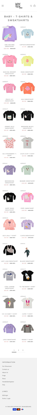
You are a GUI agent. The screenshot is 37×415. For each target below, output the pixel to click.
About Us (5, 372)
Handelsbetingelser (8, 382)
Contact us (5, 369)
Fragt (4, 375)
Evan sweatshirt (27, 72)
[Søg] (31, 6)
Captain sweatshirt (27, 44)
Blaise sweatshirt (27, 261)
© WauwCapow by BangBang (18, 406)
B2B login (5, 395)
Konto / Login (6, 398)
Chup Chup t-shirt (27, 153)
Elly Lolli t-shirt (9, 235)
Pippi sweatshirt (27, 208)
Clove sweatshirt (27, 235)
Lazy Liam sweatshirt (9, 261)
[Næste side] (23, 350)
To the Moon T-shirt (27, 286)
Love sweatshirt (9, 339)
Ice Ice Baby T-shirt (9, 314)
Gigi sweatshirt (27, 99)
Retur (4, 378)
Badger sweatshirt (27, 181)
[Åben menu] (3, 5)
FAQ (3, 385)
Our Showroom (7, 366)
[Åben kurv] (34, 6)
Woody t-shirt (27, 339)
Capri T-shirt (27, 314)
